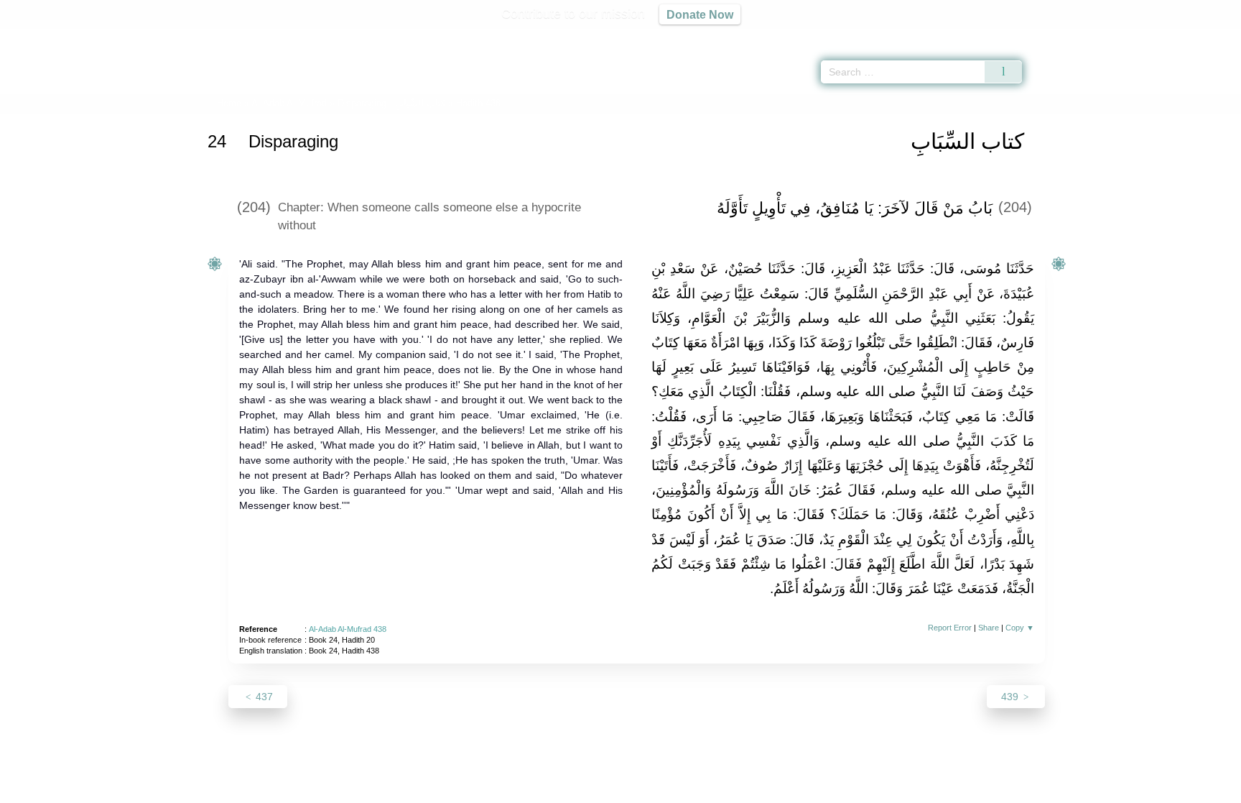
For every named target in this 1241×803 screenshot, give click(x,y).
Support (551, 790)
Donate (714, 790)
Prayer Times (1156, 36)
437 (263, 696)
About (469, 790)
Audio (1205, 36)
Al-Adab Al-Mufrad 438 (347, 629)
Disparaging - (391, 103)
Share (988, 627)
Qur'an (1062, 36)
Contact (667, 790)
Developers (609, 790)
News (507, 790)
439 (1011, 696)
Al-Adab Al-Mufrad (289, 103)
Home (229, 103)
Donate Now (699, 14)
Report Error (950, 627)
